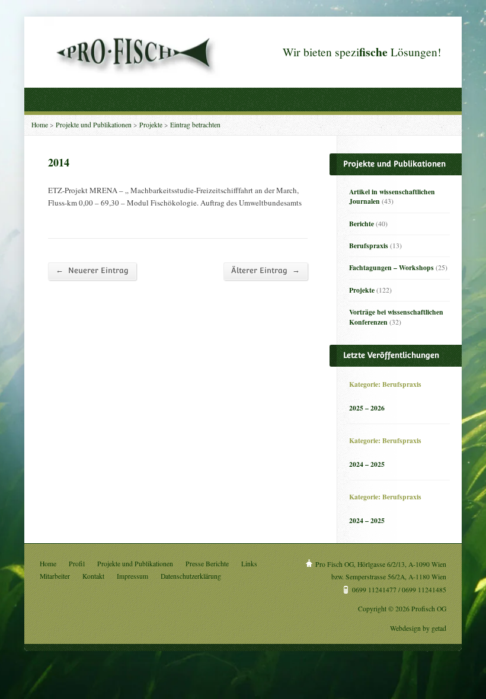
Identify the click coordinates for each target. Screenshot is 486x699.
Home (39, 124)
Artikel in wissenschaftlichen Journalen (392, 196)
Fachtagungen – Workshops (391, 267)
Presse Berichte (207, 563)
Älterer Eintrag (265, 270)
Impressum (132, 576)
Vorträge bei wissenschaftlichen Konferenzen (396, 316)
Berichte (361, 224)
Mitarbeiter (55, 576)
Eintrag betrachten (195, 124)
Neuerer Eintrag (92, 270)
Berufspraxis (368, 246)
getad (438, 628)
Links (249, 563)
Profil (77, 563)
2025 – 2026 (367, 408)
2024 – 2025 (367, 464)
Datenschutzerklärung (191, 576)
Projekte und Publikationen (94, 124)
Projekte (150, 124)
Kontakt (93, 576)
